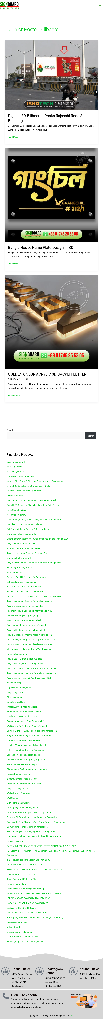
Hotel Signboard (14, 466)
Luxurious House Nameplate (20, 476)
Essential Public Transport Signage (23, 755)
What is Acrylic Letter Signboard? (22, 707)
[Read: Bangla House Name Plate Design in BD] (51, 195)
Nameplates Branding (17, 654)
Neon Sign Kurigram (16, 515)
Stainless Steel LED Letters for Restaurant (26, 577)
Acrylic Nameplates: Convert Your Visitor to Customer (32, 673)
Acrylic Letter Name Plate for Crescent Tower (28, 553)
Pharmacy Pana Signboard (19, 567)
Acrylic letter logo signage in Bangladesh (26, 630)
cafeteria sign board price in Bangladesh (26, 750)
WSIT (72, 1015)
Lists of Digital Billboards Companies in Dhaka (28, 486)
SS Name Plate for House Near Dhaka (24, 711)
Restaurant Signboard (17, 922)
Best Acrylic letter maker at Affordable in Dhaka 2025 (32, 668)
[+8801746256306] (6, 996)
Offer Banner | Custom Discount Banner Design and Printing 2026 (37, 538)
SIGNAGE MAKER (15, 841)
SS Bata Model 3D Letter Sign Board (24, 490)
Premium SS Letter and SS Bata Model (25, 783)
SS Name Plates (14, 572)
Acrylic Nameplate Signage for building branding (30, 601)
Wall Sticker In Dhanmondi (19, 793)
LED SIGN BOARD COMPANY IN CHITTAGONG (28, 898)
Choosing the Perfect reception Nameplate (27, 769)
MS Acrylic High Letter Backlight (22, 764)
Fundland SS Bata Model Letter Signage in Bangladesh (32, 817)
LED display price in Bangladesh (22, 582)
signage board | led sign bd (19, 932)
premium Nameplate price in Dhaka (23, 740)
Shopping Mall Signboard (19, 558)
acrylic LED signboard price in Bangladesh (26, 745)
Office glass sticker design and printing (25, 888)
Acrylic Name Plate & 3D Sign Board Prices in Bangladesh (34, 562)
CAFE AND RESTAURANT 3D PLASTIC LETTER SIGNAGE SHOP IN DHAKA (41, 846)
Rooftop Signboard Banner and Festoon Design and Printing (35, 917)
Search (10, 430)
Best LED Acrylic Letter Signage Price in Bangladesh (31, 831)
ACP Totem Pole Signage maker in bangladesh (29, 812)
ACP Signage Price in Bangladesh (22, 807)
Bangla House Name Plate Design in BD (40, 247)
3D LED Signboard (15, 471)
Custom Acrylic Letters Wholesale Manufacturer (29, 644)
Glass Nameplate (15, 697)
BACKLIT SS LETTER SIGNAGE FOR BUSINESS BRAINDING (34, 596)
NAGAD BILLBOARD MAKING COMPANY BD (27, 903)
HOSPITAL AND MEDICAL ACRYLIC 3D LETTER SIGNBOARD (35, 869)
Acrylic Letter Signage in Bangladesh (24, 620)
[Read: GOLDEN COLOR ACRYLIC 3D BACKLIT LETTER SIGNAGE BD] (51, 321)
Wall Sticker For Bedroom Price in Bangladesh (28, 726)
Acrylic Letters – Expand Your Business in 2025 (29, 678)
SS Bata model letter (16, 702)
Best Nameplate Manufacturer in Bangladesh (28, 625)
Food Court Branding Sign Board (22, 716)
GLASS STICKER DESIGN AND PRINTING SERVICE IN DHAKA (35, 893)
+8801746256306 (24, 995)
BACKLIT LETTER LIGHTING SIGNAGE (25, 591)
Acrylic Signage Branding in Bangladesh (25, 606)
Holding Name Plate (16, 884)
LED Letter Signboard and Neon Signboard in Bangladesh (34, 836)
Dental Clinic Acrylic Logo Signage (23, 615)
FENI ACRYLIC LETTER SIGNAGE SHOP (25, 874)
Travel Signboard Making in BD (21, 879)
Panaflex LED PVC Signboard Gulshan (24, 524)
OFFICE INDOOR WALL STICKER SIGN (24, 864)
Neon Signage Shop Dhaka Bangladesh (25, 941)
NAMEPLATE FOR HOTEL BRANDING (24, 586)
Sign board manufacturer (18, 803)
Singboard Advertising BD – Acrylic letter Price (29, 735)
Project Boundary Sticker (18, 774)
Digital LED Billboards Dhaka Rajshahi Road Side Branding (34, 505)
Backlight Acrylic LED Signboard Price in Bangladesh (31, 500)
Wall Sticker (12, 798)
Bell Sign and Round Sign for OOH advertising (28, 529)
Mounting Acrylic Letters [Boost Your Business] (29, 649)
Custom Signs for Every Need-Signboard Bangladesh (32, 731)
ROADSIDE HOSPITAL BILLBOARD (23, 936)
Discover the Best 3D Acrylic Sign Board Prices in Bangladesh (36, 822)
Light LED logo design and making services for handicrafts (34, 519)
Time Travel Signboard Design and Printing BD (28, 860)
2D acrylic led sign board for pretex (23, 548)
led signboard (13, 927)
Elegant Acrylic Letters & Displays (23, 778)
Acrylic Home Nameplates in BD (22, 543)
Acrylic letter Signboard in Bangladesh (25, 663)
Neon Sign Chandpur (16, 510)
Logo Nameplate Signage (19, 687)
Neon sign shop (14, 682)
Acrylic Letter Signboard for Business (24, 658)
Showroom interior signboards (21, 534)
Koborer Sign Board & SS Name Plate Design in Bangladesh (35, 481)
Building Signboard (16, 462)
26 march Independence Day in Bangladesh (27, 827)
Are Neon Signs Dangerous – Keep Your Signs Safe (31, 639)
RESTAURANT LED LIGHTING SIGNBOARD (27, 912)
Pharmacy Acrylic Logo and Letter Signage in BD (29, 611)
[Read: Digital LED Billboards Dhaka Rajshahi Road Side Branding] (51, 75)
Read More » (14, 136)
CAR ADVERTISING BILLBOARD (21, 908)
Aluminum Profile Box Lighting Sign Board (26, 759)
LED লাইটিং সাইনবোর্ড (15, 495)
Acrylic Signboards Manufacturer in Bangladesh (29, 635)
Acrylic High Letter (15, 692)
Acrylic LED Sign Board (17, 788)
